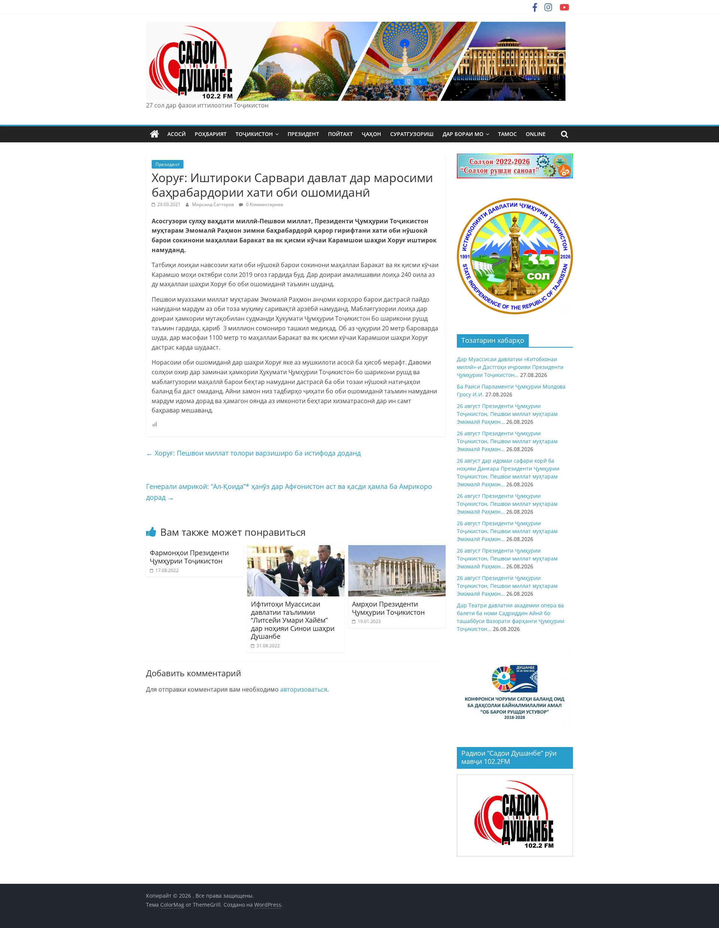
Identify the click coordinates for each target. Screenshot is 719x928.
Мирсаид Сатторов (213, 204)
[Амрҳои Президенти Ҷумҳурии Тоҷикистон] (397, 549)
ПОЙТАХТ (340, 133)
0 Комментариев (264, 204)
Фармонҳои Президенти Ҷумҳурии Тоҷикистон (189, 556)
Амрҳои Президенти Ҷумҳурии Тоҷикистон (388, 608)
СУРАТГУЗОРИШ (412, 133)
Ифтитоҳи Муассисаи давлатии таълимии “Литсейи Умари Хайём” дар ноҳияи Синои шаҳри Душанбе (292, 620)
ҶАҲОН (371, 133)
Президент (167, 164)
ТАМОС (507, 133)
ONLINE (536, 133)
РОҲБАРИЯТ (211, 133)
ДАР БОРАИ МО (463, 133)
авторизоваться (303, 689)
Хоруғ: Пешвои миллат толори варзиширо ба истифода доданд (253, 452)
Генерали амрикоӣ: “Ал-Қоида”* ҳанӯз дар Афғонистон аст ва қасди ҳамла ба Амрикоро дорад (289, 492)
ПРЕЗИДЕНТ (303, 133)
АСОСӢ (176, 133)
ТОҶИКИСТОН (254, 133)
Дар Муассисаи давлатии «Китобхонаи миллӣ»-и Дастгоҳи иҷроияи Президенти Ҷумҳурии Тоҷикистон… (510, 367)
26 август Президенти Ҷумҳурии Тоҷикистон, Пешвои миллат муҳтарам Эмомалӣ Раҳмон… (507, 413)
